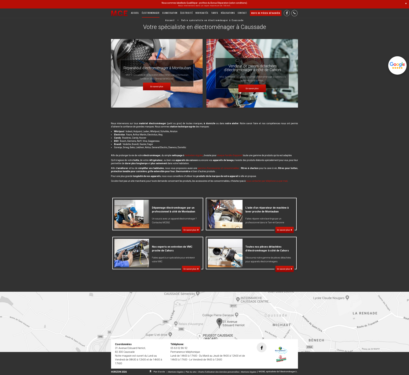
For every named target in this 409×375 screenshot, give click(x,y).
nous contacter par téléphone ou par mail (266, 181)
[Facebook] (287, 13)
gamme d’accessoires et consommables (218, 168)
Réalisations (228, 12)
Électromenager (150, 12)
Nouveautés (202, 12)
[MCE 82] (119, 13)
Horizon (116, 372)
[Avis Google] (397, 65)
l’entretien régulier (194, 155)
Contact (242, 12)
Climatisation (169, 12)
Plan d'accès (159, 372)
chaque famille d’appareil (229, 155)
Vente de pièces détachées (265, 13)
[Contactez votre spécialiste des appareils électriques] (204, 322)
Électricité (186, 12)
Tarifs (214, 12)
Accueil (135, 12)
